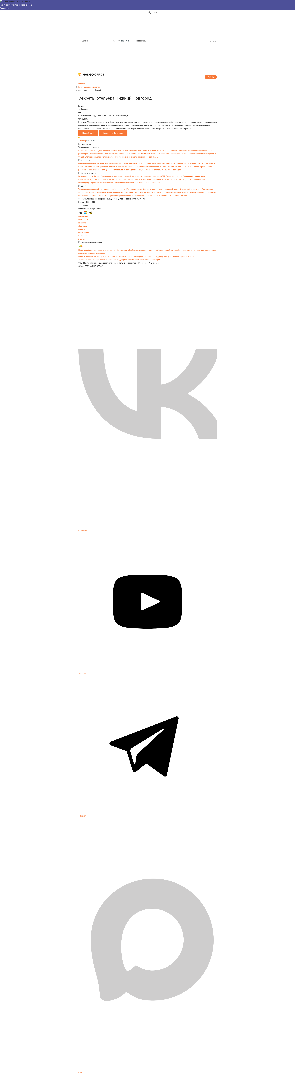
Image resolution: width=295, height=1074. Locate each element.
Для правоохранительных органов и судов (175, 256)
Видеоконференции (198, 150)
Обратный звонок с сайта (126, 157)
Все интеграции (174, 170)
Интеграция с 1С (160, 170)
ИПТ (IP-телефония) (102, 150)
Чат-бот (97, 176)
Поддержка (141, 41)
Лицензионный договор (167, 250)
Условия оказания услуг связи (91, 260)
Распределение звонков (180, 154)
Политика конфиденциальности (119, 260)
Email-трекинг (177, 179)
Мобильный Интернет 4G (150, 196)
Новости (82, 223)
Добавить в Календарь (113, 133)
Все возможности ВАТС (148, 157)
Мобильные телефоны (171, 196)
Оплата (81, 229)
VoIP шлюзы (133, 196)
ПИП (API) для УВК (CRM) (169, 166)
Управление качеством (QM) (153, 176)
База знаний (133, 166)
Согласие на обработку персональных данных (137, 250)
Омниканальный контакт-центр (92, 163)
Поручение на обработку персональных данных (136, 256)
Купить (211, 77)
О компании (83, 232)
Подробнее (4, 8)
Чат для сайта (186, 166)
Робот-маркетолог (122, 183)
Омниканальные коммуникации (137, 163)
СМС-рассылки (163, 154)
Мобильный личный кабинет (116, 154)
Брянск (85, 41)
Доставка (82, 226)
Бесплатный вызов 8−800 (191, 189)
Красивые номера (151, 189)
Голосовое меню (96, 154)
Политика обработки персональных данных (97, 250)
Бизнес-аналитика (174, 176)
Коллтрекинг (84, 179)
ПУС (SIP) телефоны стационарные (135, 192)
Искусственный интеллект (129, 176)
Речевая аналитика (109, 176)
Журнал (81, 239)
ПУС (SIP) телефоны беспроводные (113, 196)
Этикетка (133, 150)
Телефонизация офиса (88, 189)
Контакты (82, 236)
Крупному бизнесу (134, 189)
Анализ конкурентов (125, 179)
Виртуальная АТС (86, 150)
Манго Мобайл (197, 154)
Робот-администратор (88, 166)
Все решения (100, 192)
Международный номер (169, 189)
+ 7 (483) (121, 41)
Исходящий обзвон (114, 163)
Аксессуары (186, 196)
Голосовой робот (85, 176)
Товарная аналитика (161, 179)
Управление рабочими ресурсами (112, 166)
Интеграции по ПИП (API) (135, 170)
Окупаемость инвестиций (194, 179)
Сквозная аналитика (143, 179)
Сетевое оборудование (199, 192)
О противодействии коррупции (146, 260)
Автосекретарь (108, 157)
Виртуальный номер (120, 150)
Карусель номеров (156, 150)
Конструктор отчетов (206, 163)
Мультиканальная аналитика (103, 179)
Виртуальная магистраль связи (143, 154)
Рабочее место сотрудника (185, 163)
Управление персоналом (162, 163)
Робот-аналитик (106, 183)
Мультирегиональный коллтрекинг (145, 183)
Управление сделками (148, 166)
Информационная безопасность (112, 189)
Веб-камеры (156, 192)
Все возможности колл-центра (98, 170)
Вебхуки (149, 170)
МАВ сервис (142, 150)
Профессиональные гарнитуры (175, 192)
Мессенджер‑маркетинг (88, 183)
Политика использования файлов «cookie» (96, 256)
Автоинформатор (94, 157)
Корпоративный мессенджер (177, 150)
